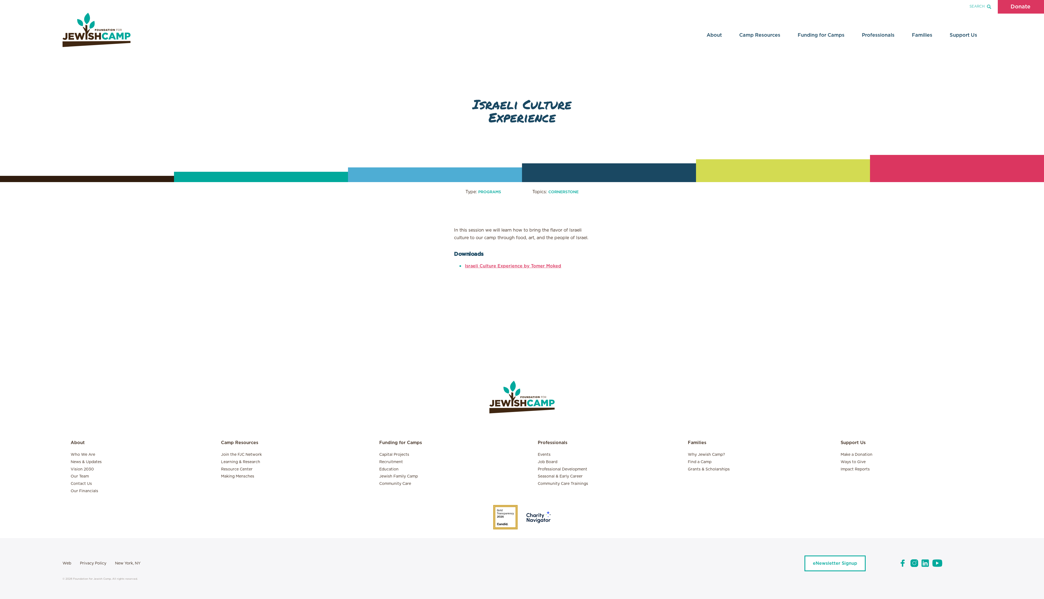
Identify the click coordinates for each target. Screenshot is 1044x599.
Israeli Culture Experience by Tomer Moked (513, 266)
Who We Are (83, 455)
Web (67, 563)
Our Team (80, 476)
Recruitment (391, 462)
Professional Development (562, 469)
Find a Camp (699, 462)
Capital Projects (394, 455)
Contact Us (81, 484)
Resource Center (237, 469)
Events (544, 455)
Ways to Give (853, 462)
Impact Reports (855, 469)
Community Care (395, 484)
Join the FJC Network (241, 455)
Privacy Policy (93, 563)
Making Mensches (237, 476)
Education (389, 469)
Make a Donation (856, 455)
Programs (489, 192)
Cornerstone (563, 192)
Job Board (547, 462)
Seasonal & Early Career (560, 476)
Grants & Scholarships (709, 469)
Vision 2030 (82, 469)
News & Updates (86, 462)
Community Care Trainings (563, 484)
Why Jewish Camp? (706, 455)
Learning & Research (240, 462)
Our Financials (84, 491)
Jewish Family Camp (398, 476)
